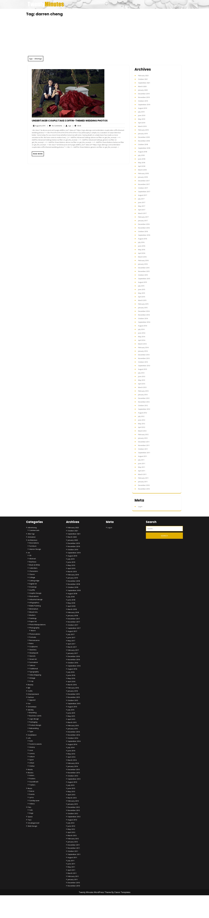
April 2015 (141, 297)
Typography (34, 672)
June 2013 (141, 376)
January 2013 (143, 394)
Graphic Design (35, 593)
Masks (30, 769)
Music (30, 788)
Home (70, 903)
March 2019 (142, 126)
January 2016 (143, 264)
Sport (31, 760)
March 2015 (142, 300)
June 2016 (141, 246)
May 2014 (141, 336)
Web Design (32, 826)
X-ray (31, 681)
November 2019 (144, 97)
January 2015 (143, 307)
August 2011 (142, 456)
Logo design (34, 719)
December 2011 (143, 442)
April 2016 (141, 253)
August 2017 (142, 195)
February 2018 (143, 173)
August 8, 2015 (39, 125)
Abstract (32, 558)
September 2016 (144, 235)
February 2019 (143, 130)
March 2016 (142, 257)
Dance (31, 791)
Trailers (32, 785)
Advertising (32, 527)
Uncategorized (33, 823)
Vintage (32, 678)
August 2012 (142, 413)
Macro (33, 630)
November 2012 (144, 402)
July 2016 (141, 242)
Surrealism (33, 662)
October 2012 (143, 405)
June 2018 (141, 159)
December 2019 (143, 94)
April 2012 (141, 427)
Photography (34, 628)
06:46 (77, 125)
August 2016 (142, 239)
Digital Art (33, 584)
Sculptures (33, 646)
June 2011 (141, 463)
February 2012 (143, 434)
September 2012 (144, 409)
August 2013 (142, 369)
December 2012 (143, 398)
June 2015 (141, 289)
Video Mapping (35, 675)
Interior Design (35, 549)
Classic (32, 574)
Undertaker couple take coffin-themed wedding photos (70, 120)
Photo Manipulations (37, 624)
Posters (32, 778)
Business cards (35, 716)
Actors (31, 775)
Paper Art (33, 621)
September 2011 (144, 453)
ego (67, 125)
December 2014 (143, 311)
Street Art (33, 659)
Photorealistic (34, 634)
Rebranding (33, 728)
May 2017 (141, 206)
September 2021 (144, 83)
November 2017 (144, 184)
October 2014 (143, 318)
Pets (29, 807)
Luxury (32, 753)
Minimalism (33, 609)
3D (30, 555)
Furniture (33, 546)
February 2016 (143, 260)
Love (31, 750)
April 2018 (141, 166)
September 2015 (144, 278)
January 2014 (143, 351)
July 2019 (141, 112)
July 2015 (141, 286)
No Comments (54, 125)
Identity (31, 710)
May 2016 (141, 249)
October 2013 (143, 362)
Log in (140, 506)
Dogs (31, 813)
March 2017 (142, 213)
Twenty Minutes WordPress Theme (95, 892)
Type (31, 731)
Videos (32, 804)
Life (29, 738)
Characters (33, 571)
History (32, 747)
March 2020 (142, 86)
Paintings (33, 618)
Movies (30, 773)
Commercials (34, 530)
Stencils (32, 656)
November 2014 (144, 315)
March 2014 (142, 344)
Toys (29, 820)
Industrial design (36, 599)
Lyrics (31, 797)
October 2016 (143, 231)
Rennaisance (34, 640)
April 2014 (141, 340)
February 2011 (143, 478)
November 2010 (144, 489)
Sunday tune (34, 800)
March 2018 (142, 170)
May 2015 (141, 293)
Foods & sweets (35, 744)
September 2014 (144, 322)
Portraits (32, 637)
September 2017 (144, 191)
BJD (29, 688)
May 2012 (141, 424)
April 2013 (141, 384)
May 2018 (141, 162)
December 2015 (143, 268)
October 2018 (143, 144)
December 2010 (143, 485)
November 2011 (144, 445)
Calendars (33, 568)
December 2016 (143, 224)
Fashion (31, 697)
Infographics (34, 602)
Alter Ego (31, 534)
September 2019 (144, 104)
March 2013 (142, 387)
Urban (31, 763)
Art (29, 553)
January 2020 (143, 90)
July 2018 (141, 155)
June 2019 (141, 115)
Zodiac (32, 766)
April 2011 (141, 471)
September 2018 (144, 148)
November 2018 (144, 141)
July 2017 (141, 199)
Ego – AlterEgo (35, 58)
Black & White (34, 565)
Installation (32, 735)
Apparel (32, 700)
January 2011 (143, 482)
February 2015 (143, 304)
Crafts (30, 691)
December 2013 (143, 355)
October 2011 (143, 449)
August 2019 (142, 108)
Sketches (33, 650)
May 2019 (141, 119)
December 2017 (143, 181)
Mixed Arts (33, 612)
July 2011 (141, 460)
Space (30, 817)
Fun (29, 703)
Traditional (33, 668)
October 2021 (143, 79)
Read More (38, 154)
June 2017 (141, 202)
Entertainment (33, 694)
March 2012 (142, 431)
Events (32, 794)
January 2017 (143, 220)
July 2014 (141, 329)
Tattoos (32, 665)
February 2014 (143, 347)
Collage (32, 577)
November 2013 (144, 358)
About (70, 910)
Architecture (32, 540)
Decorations (34, 543)
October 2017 (143, 188)
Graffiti (32, 590)
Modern (32, 615)
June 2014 (141, 333)
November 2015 (144, 271)
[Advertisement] (104, 38)
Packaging (33, 722)
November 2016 (144, 228)
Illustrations (34, 596)
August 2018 (142, 152)
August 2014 (142, 326)
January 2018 (143, 177)
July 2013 (141, 373)
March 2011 (142, 474)
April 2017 (141, 210)
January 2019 (143, 133)
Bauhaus (32, 562)
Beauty (30, 685)
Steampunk (33, 653)
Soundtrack (33, 782)
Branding (32, 712)
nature (32, 756)
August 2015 (142, 282)
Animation (32, 537)
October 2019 (143, 101)
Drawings (33, 587)
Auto (31, 741)
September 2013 (144, 365)
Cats (31, 810)
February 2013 (143, 391)
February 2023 (143, 75)
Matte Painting (35, 606)
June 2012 (141, 420)
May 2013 (141, 380)
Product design (35, 725)
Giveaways (32, 707)
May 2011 (141, 467)
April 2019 (141, 123)
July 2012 (141, 416)
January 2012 (143, 438)
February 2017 (143, 217)
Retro (31, 643)
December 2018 (143, 137)
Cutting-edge (34, 580)
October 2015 (143, 275)
